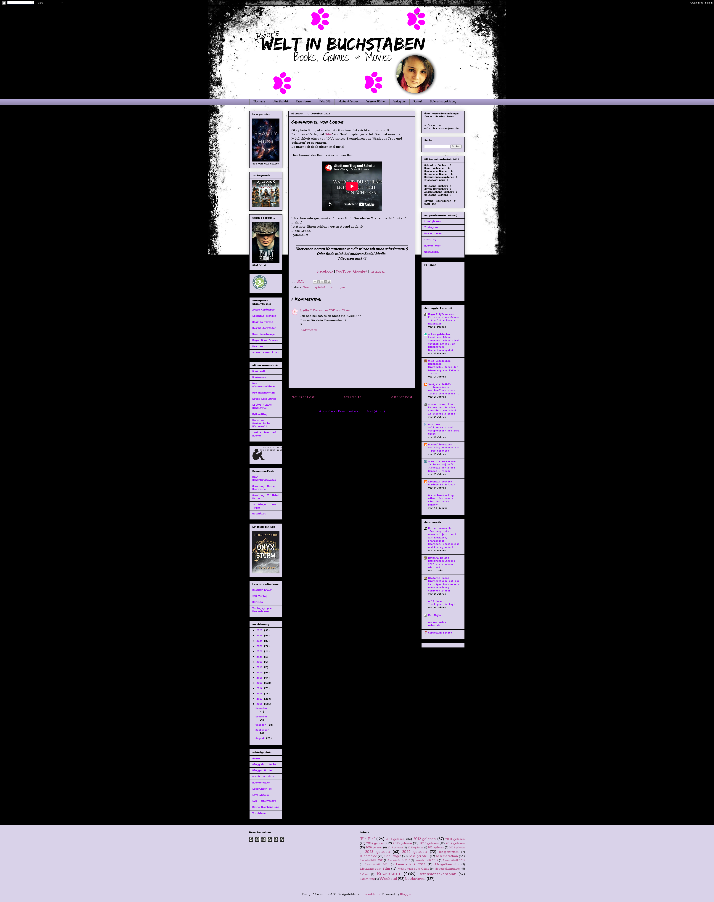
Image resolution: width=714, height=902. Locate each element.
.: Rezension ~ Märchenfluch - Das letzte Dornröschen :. (443, 390)
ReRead (364, 874)
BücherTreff (432, 245)
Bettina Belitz (438, 557)
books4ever (415, 879)
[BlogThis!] (318, 282)
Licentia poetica (264, 315)
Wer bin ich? (280, 102)
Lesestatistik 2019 (454, 860)
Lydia (304, 310)
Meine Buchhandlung (265, 807)
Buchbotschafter (263, 776)
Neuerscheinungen (448, 868)
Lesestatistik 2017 (426, 860)
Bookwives (259, 377)
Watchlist (259, 513)
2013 (260, 693)
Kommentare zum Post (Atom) (361, 411)
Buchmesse (368, 856)
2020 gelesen (415, 847)
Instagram (399, 102)
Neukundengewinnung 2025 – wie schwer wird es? (441, 564)
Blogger (405, 894)
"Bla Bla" (367, 839)
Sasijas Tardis (262, 322)
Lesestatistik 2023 (410, 864)
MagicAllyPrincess (441, 314)
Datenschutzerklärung (443, 102)
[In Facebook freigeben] (325, 282)
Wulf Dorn (435, 601)
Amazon (256, 758)
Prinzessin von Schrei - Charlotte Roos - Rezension (443, 320)
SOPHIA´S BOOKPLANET (442, 461)
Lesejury (430, 239)
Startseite (259, 102)
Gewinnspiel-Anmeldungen (324, 287)
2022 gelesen (457, 847)
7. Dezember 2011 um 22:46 (330, 310)
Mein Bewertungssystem (264, 478)
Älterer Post (401, 397)
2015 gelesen (402, 843)
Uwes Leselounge (263, 334)
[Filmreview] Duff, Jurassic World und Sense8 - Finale (441, 468)
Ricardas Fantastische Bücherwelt (261, 423)
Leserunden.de (262, 788)
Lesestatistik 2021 (376, 864)
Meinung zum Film (375, 868)
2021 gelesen (436, 847)
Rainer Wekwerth (439, 528)
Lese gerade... (419, 856)
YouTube (343, 271)
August (260, 738)
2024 (260, 640)
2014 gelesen (376, 843)
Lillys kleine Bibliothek (262, 406)
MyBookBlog (259, 414)
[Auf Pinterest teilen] (329, 282)
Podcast (418, 102)
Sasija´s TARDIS (439, 384)
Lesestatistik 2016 (399, 860)
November (261, 716)
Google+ (360, 271)
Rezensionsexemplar (437, 874)
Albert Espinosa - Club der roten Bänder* (441, 501)
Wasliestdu (431, 251)
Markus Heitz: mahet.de (438, 624)
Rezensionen (303, 102)
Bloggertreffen (449, 852)
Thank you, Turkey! (441, 604)
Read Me (257, 346)
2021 (260, 651)
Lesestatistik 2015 (371, 860)
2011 (260, 704)
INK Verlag (259, 596)
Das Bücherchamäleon (263, 385)
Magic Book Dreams (265, 340)
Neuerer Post (303, 397)
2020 (260, 656)
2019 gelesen (395, 847)
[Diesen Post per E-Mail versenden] (315, 282)
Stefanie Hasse (438, 578)
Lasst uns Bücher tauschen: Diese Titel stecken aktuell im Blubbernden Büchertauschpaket (443, 344)
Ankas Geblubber (263, 309)
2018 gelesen (374, 847)
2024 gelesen (414, 852)
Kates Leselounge (264, 398)
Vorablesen (259, 813)
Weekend (388, 879)
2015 (260, 683)
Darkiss (257, 602)
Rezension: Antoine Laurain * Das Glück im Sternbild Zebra (442, 410)
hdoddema (372, 894)
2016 (260, 677)
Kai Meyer (435, 615)
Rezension (388, 873)
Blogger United (262, 770)
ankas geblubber (439, 334)
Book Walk (259, 371)
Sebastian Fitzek (440, 632)
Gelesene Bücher (375, 102)
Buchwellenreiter (264, 328)
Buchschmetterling (441, 495)
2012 (260, 698)
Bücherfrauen (261, 782)
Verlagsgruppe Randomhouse (262, 610)
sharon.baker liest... (443, 404)
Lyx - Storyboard (264, 800)
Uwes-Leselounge (439, 360)
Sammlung (367, 879)
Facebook (325, 271)
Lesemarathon (447, 856)
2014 (260, 688)
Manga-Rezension (447, 864)
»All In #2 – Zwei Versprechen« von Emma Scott (443, 431)
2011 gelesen (395, 839)
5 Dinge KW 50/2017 (441, 484)
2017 (260, 672)
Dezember (261, 708)
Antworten (308, 330)
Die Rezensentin (263, 392)
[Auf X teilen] (322, 282)
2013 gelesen (455, 839)
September (262, 730)
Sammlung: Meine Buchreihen (263, 488)
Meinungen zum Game (413, 868)
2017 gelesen (455, 843)
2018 (260, 667)
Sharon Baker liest (265, 352)
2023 (260, 646)
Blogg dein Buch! (264, 764)
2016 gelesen (429, 843)
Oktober (261, 724)
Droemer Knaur (262, 589)
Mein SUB (325, 102)
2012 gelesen (424, 839)
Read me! (434, 424)
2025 (260, 635)
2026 (260, 630)
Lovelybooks (260, 795)
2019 (260, 661)
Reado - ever (433, 233)
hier (329, 134)
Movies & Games (348, 102)
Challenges (392, 856)
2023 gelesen (377, 852)
